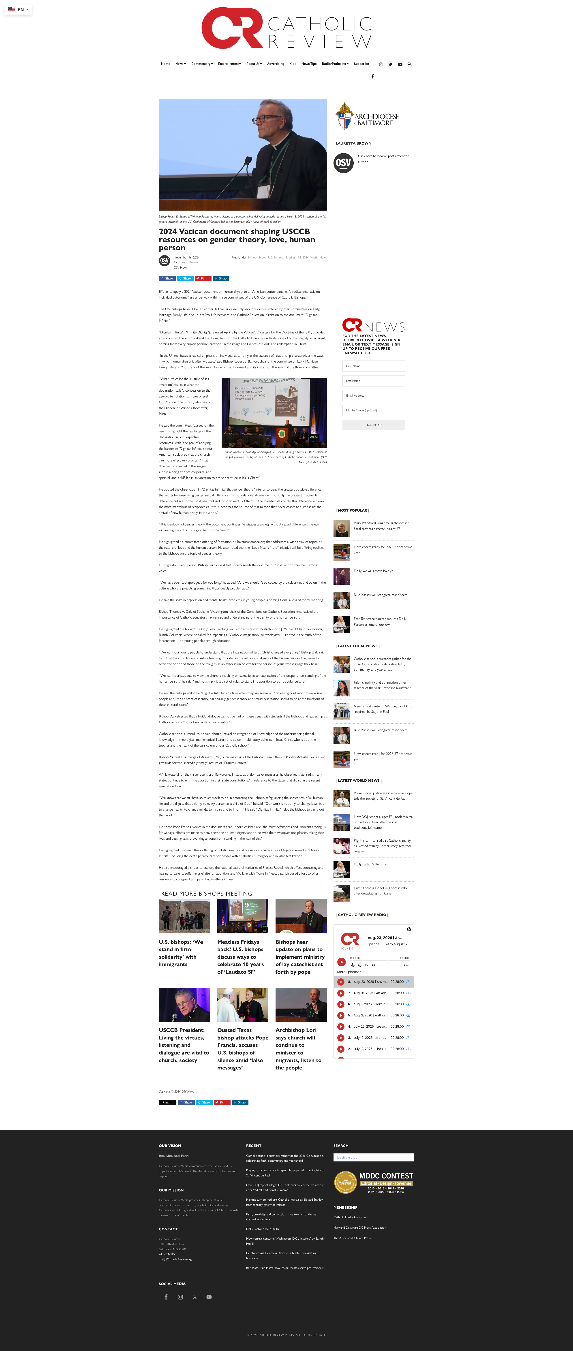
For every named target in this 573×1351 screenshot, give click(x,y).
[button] (409, 64)
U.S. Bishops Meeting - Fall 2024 (288, 257)
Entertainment (228, 64)
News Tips (309, 64)
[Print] (160, 1102)
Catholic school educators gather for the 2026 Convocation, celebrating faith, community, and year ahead (382, 664)
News (179, 64)
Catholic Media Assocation (351, 1217)
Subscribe (361, 64)
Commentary (201, 64)
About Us (253, 64)
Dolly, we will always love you (374, 571)
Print (165, 1102)
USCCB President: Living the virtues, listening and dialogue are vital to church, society (184, 1045)
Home (165, 64)
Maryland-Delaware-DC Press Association (360, 1227)
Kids (293, 64)
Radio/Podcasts (334, 64)
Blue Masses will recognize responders (381, 595)
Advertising (275, 64)
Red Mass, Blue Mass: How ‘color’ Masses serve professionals (284, 1268)
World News (318, 257)
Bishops (253, 257)
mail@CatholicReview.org (175, 1259)
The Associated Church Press (352, 1238)
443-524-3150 (167, 1254)
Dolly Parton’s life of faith (371, 864)
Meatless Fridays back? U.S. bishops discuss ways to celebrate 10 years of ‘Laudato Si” (240, 957)
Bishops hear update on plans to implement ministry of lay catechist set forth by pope (300, 957)
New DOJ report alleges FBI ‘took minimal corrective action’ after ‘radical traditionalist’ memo (383, 822)
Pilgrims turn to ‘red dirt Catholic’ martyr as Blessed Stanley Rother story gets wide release (383, 845)
